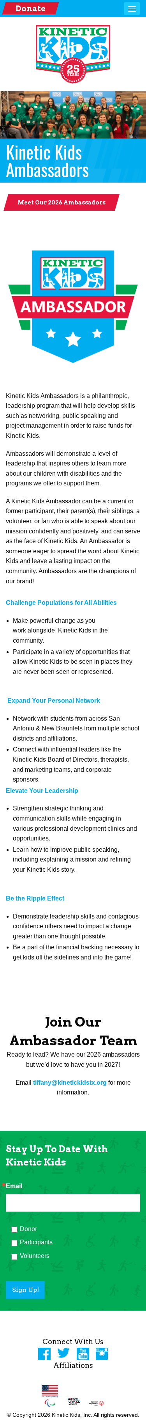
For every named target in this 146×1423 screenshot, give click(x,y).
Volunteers (34, 1255)
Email (14, 1186)
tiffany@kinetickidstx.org (70, 1082)
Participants (36, 1242)
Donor (28, 1229)
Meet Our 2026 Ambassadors (62, 202)
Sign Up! (25, 1289)
